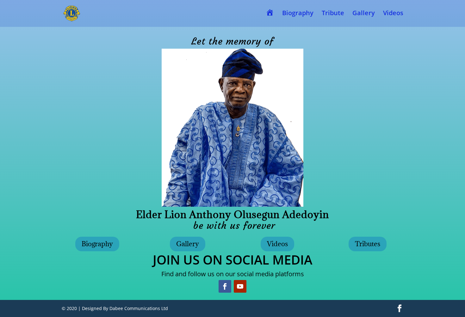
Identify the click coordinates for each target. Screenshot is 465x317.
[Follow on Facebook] (225, 286)
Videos (393, 14)
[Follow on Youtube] (240, 286)
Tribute (333, 14)
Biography (297, 14)
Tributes (367, 244)
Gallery (363, 14)
